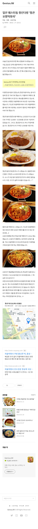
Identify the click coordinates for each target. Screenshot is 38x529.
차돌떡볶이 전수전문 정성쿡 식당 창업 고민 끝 (18, 369)
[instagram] (16, 515)
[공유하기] (9, 385)
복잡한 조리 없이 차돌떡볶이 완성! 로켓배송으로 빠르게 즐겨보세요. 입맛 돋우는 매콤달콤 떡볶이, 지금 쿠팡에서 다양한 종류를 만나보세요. (19, 357)
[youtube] (21, 515)
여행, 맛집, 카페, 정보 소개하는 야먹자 (15, 466)
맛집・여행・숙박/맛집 (9, 20)
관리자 (27, 506)
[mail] (26, 515)
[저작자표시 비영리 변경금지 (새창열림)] (26, 385)
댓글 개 (5, 447)
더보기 (33, 395)
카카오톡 (21, 506)
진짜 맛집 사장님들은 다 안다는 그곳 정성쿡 (19, 373)
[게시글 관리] (12, 385)
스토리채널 (15, 506)
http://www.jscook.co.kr (13, 366)
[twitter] (12, 515)
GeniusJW (8, 3)
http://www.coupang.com (14, 350)
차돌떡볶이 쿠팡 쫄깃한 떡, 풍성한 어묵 (18, 353)
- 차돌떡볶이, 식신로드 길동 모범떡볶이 (18, 84)
